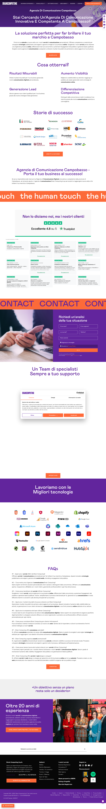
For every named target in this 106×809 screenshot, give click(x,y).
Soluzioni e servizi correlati (28, 749)
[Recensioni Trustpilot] (93, 774)
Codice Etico (76, 795)
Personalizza (52, 415)
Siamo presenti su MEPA (66, 778)
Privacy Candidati (97, 793)
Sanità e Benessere (44, 767)
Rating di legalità (64, 781)
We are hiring (9, 805)
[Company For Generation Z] (85, 779)
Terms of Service (76, 355)
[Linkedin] (80, 765)
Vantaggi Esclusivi (97, 795)
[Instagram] (83, 765)
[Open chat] (103, 801)
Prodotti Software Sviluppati (96, 797)
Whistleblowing (76, 797)
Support (61, 793)
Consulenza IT (40, 3)
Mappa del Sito (66, 795)
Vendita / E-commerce (45, 769)
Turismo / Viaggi (44, 772)
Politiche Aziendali (70, 793)
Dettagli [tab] (53, 397)
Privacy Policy (71, 346)
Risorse (72, 3)
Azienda (80, 3)
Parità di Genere (86, 795)
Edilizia (41, 765)
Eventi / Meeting (44, 774)
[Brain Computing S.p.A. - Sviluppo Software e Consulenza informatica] (10, 3)
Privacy (79, 793)
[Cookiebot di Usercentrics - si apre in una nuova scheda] (77, 393)
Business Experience (27, 3)
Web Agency (64, 3)
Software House (53, 3)
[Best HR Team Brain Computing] (85, 774)
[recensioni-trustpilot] (53, 223)
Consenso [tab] (31, 397)
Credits (54, 793)
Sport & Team (43, 777)
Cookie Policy (87, 793)
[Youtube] (89, 765)
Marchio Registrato (65, 784)
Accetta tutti (74, 415)
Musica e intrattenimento (46, 779)
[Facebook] (86, 765)
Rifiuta (32, 415)
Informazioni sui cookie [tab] (75, 397)
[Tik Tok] (91, 765)
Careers (60, 774)
